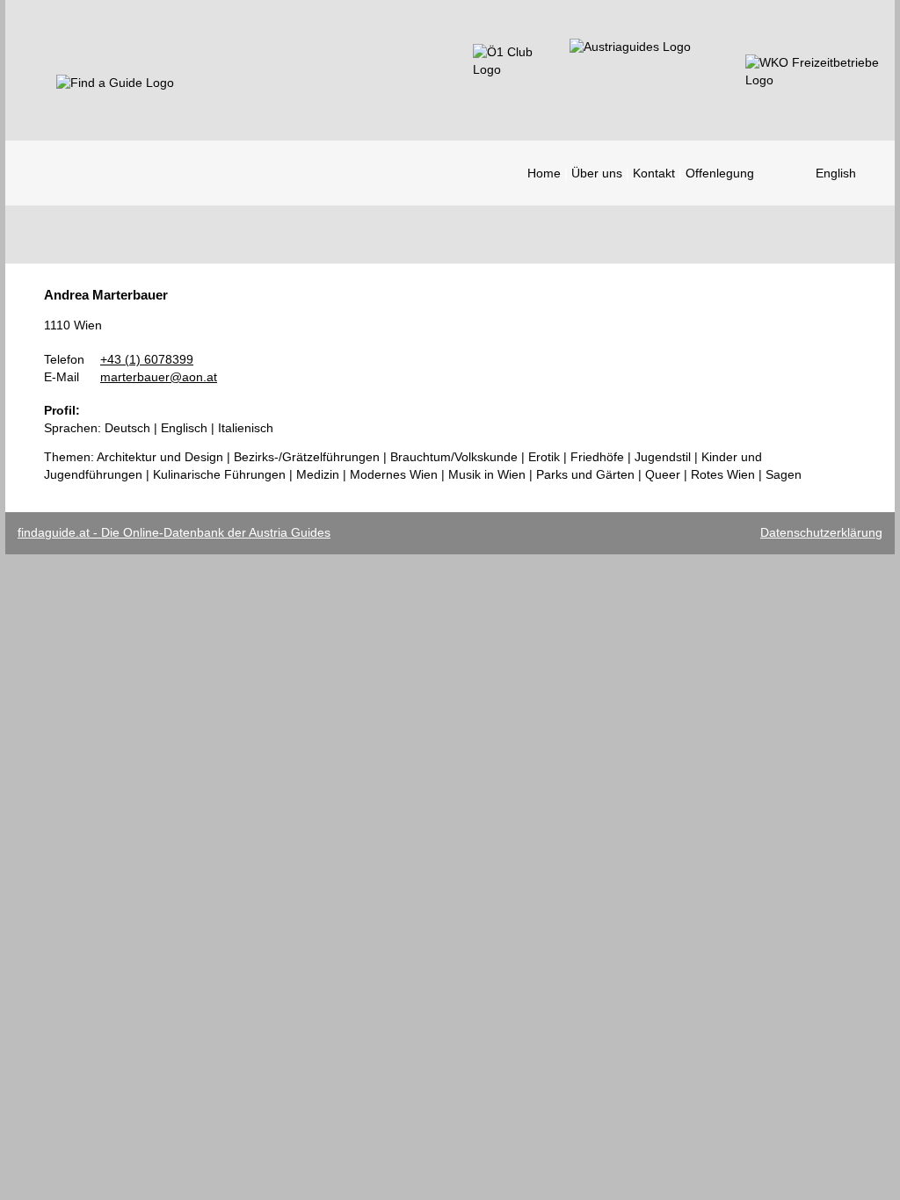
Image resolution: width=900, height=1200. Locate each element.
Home (544, 173)
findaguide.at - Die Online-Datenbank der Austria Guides (174, 532)
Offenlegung (720, 173)
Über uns (596, 173)
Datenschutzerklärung (821, 532)
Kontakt (654, 173)
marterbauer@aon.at (158, 377)
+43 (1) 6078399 (146, 359)
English (836, 173)
